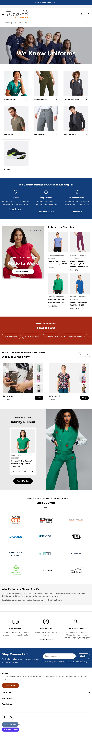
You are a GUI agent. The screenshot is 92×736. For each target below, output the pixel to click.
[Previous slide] (80, 354)
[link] (38, 368)
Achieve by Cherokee (56, 255)
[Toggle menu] (3, 13)
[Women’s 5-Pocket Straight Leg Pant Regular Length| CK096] (80, 242)
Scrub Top (52, 258)
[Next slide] (87, 354)
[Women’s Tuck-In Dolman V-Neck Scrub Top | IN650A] (23, 441)
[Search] (87, 22)
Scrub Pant (74, 258)
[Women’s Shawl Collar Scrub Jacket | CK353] (58, 283)
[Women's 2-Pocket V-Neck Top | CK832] (80, 283)
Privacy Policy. (82, 662)
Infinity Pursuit (17, 455)
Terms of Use (70, 662)
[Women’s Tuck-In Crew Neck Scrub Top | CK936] (58, 242)
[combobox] (46, 22)
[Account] (80, 13)
